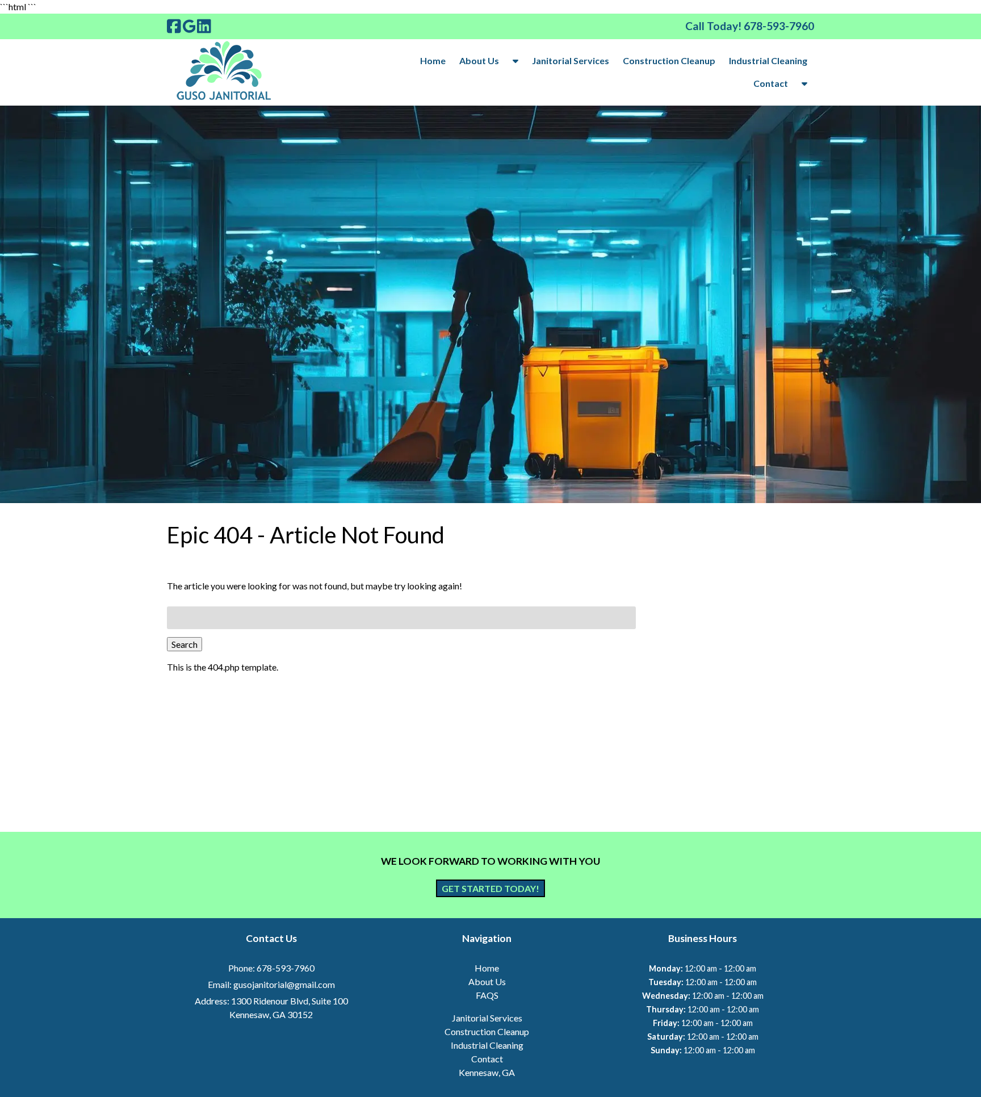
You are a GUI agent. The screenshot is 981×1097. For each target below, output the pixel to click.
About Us (479, 60)
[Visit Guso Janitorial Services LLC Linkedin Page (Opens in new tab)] (204, 26)
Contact (770, 83)
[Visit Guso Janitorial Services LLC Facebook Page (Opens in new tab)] (174, 26)
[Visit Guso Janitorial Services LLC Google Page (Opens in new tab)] (189, 26)
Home (433, 60)
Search (184, 644)
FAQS (487, 995)
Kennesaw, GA (487, 1072)
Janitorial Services (570, 60)
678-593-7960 (286, 967)
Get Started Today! (490, 888)
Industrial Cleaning (768, 60)
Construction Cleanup (669, 60)
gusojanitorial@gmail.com (284, 984)
